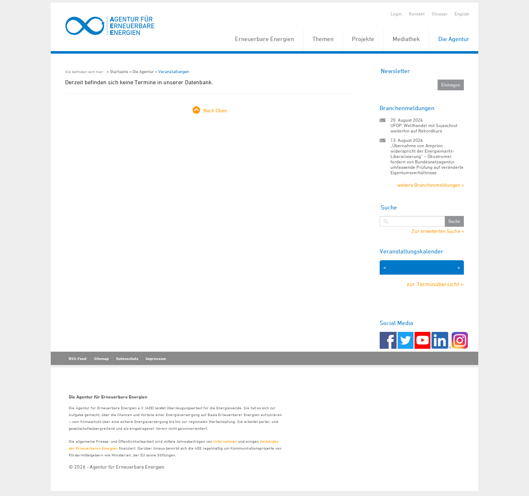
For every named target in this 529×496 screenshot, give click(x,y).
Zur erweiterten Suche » (438, 231)
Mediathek (406, 38)
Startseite (119, 71)
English (462, 14)
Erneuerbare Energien (264, 38)
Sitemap (101, 358)
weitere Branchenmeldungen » (430, 185)
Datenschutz (127, 358)
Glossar (439, 14)
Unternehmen (225, 441)
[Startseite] (110, 25)
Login (396, 14)
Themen (323, 38)
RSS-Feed (77, 358)
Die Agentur (453, 38)
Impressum (156, 358)
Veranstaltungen (173, 71)
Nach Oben (215, 110)
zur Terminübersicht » (435, 284)
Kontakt (417, 14)
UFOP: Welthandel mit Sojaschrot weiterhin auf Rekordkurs (423, 128)
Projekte (363, 38)
